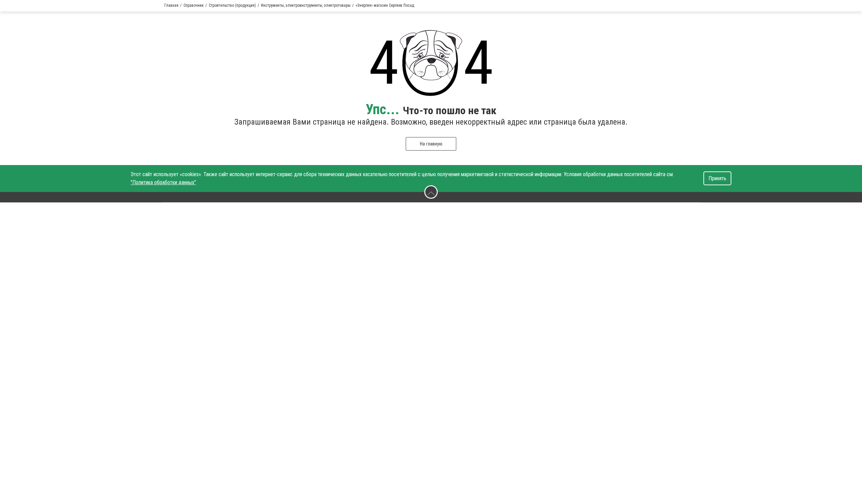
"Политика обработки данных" (163, 182)
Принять (717, 178)
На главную (431, 144)
